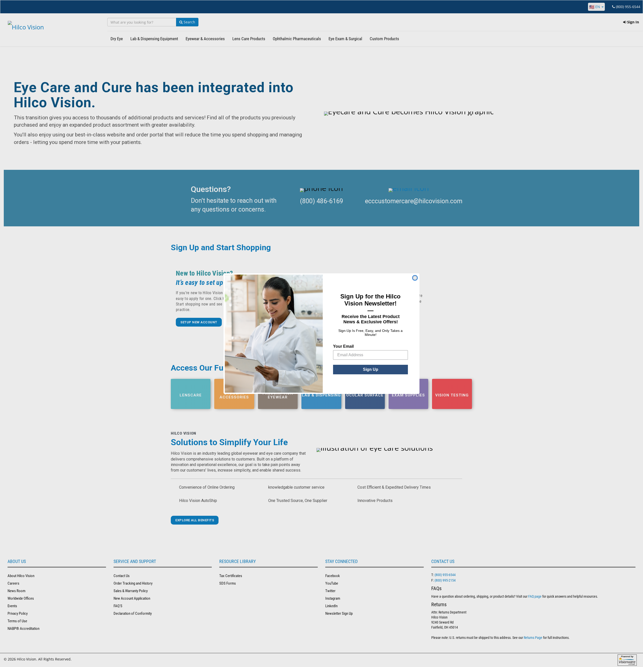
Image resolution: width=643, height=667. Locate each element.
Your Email (343, 346)
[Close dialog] (414, 277)
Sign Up (370, 369)
